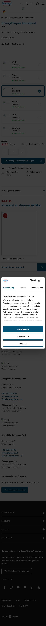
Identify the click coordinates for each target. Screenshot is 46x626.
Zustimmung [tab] (8, 287)
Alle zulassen (23, 329)
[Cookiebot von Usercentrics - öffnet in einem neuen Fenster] (32, 280)
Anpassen (21, 336)
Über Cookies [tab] (37, 287)
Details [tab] (23, 287)
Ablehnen (23, 344)
